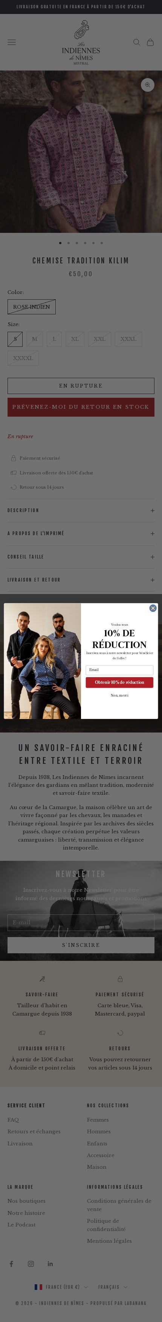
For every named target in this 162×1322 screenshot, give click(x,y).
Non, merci (119, 696)
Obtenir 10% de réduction (119, 682)
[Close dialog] (153, 608)
